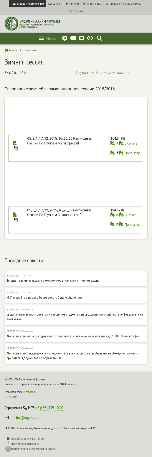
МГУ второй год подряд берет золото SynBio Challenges (44, 297)
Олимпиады (94, 3)
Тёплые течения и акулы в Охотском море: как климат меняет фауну (52, 280)
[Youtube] (73, 38)
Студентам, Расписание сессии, (102, 72)
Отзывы (78, 11)
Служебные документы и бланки (28, 438)
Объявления (27, 309)
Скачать (131, 143)
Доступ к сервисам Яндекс (25, 444)
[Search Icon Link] (99, 38)
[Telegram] (64, 38)
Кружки (74, 3)
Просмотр (132, 153)
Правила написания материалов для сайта (33, 449)
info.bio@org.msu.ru (24, 417)
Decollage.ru (29, 392)
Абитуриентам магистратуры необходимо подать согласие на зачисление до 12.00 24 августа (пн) (73, 336)
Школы (57, 3)
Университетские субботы (125, 3)
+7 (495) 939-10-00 (50, 407)
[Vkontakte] (81, 38)
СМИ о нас (26, 275)
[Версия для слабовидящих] (91, 38)
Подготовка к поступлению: (27, 3)
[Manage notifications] (8, 449)
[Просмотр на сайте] (114, 153)
